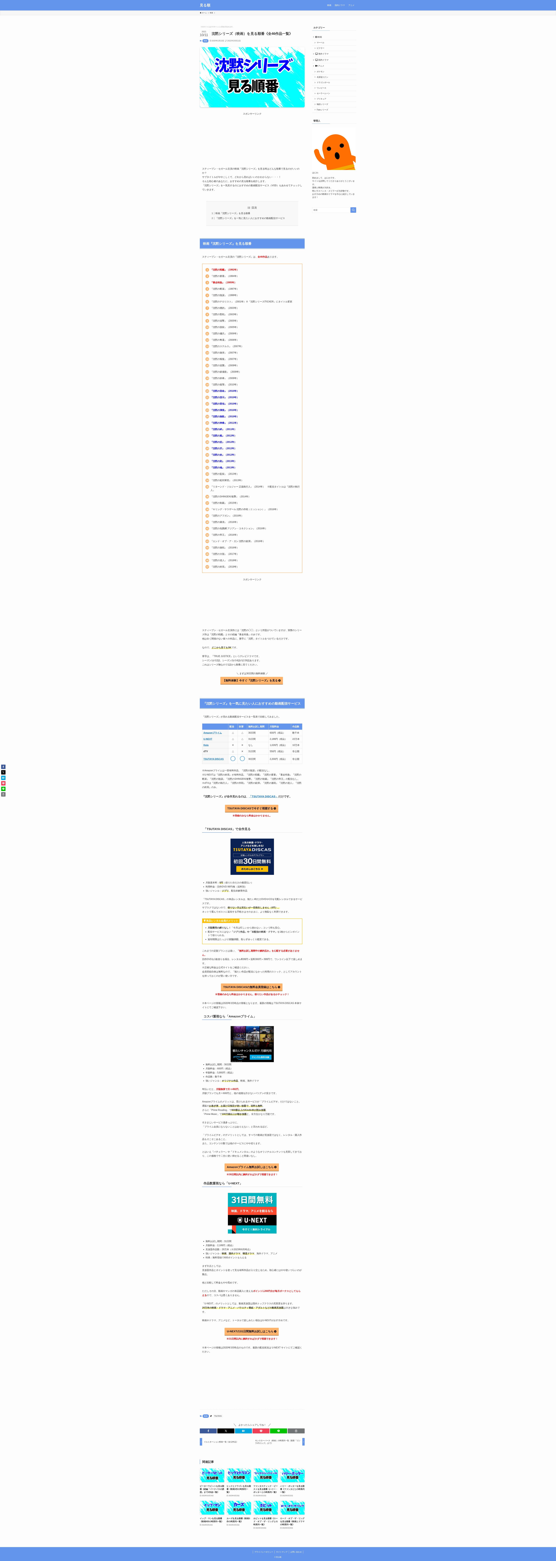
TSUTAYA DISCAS (213, 759)
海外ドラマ (323, 54)
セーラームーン (323, 93)
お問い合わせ (296, 1552)
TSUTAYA (218, 1416)
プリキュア (321, 99)
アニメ (321, 66)
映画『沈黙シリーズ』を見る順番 (232, 213)
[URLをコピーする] (296, 1430)
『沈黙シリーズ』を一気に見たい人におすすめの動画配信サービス (250, 218)
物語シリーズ (322, 104)
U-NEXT (207, 739)
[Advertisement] (252, 136)
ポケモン (320, 72)
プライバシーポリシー (263, 1552)
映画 (205, 41)
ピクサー (320, 48)
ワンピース (321, 88)
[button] (208, 1430)
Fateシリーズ (322, 110)
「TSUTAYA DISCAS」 (263, 796)
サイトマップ (281, 1552)
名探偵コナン (322, 77)
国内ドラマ (323, 60)
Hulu (206, 745)
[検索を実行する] (353, 210)
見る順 (205, 5)
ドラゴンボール (323, 83)
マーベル (320, 43)
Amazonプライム (212, 733)
